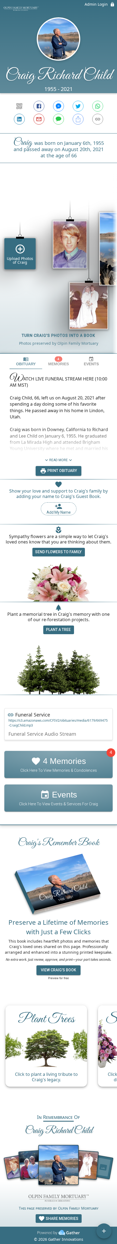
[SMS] (58, 119)
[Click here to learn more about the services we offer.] (58, 1198)
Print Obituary (62, 470)
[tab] (26, 361)
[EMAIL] (38, 119)
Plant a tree (58, 629)
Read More (58, 460)
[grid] (58, 267)
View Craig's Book (58, 970)
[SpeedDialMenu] (104, 1231)
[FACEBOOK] (38, 106)
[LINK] (97, 119)
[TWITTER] (78, 106)
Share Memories (61, 1218)
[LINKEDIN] (19, 119)
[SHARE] (78, 119)
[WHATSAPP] (97, 106)
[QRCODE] (19, 106)
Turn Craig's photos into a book (58, 335)
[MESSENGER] (58, 106)
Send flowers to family (58, 552)
